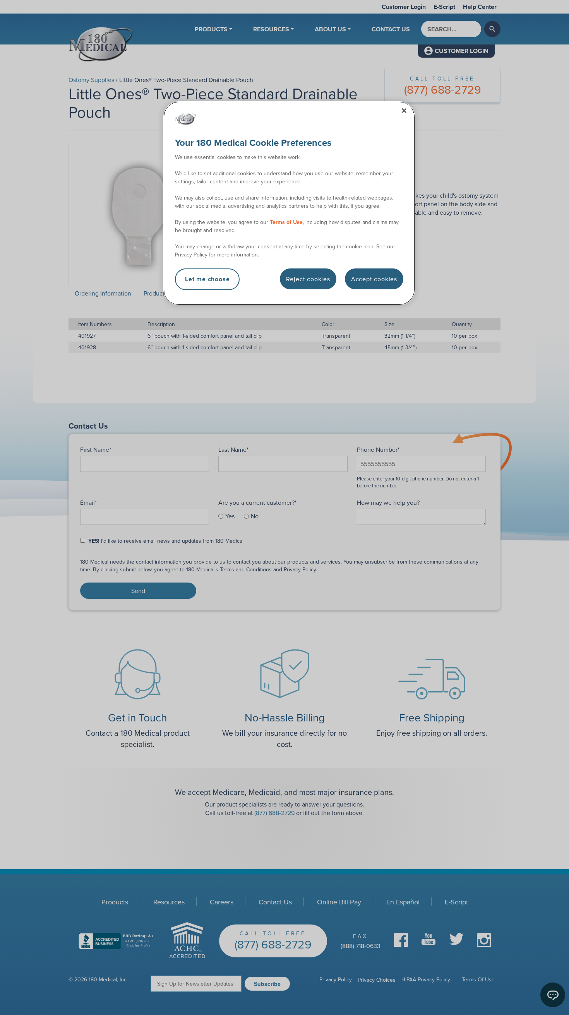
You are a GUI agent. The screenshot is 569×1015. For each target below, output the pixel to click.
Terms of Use (286, 222)
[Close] (404, 110)
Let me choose (207, 279)
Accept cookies (374, 279)
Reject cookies (308, 279)
